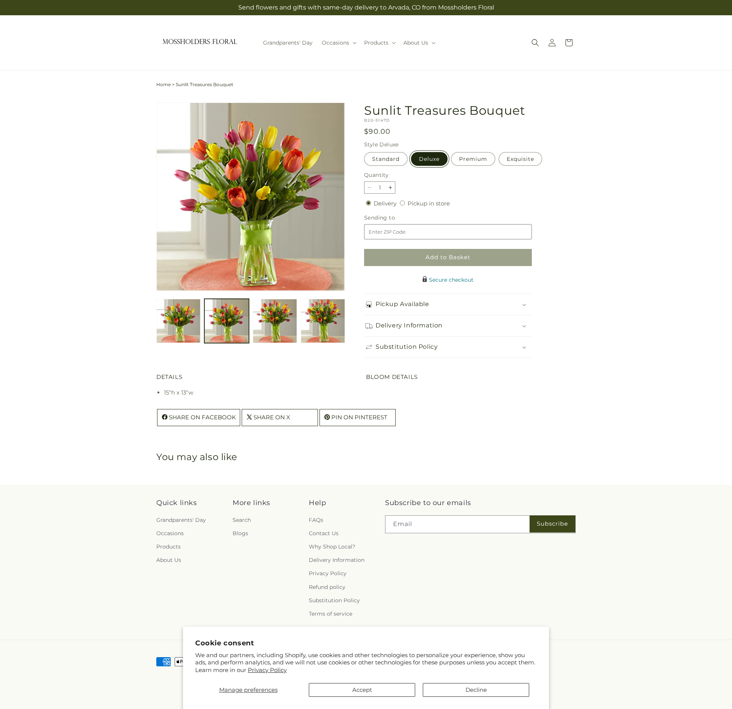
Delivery (386, 203)
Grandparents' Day (181, 519)
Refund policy (327, 586)
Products (168, 546)
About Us (168, 560)
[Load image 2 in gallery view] (226, 321)
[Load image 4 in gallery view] (323, 321)
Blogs (240, 533)
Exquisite (520, 159)
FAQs (316, 519)
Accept (362, 689)
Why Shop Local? (332, 546)
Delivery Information (336, 560)
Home (163, 84)
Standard (386, 159)
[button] (338, 43)
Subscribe (552, 523)
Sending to (391, 218)
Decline (476, 689)
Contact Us (324, 533)
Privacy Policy (267, 670)
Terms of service (330, 613)
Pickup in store (429, 203)
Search (242, 519)
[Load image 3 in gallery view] (275, 321)
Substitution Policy (334, 600)
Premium (473, 159)
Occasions (170, 533)
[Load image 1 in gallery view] (178, 321)
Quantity (376, 175)
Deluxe (429, 159)
